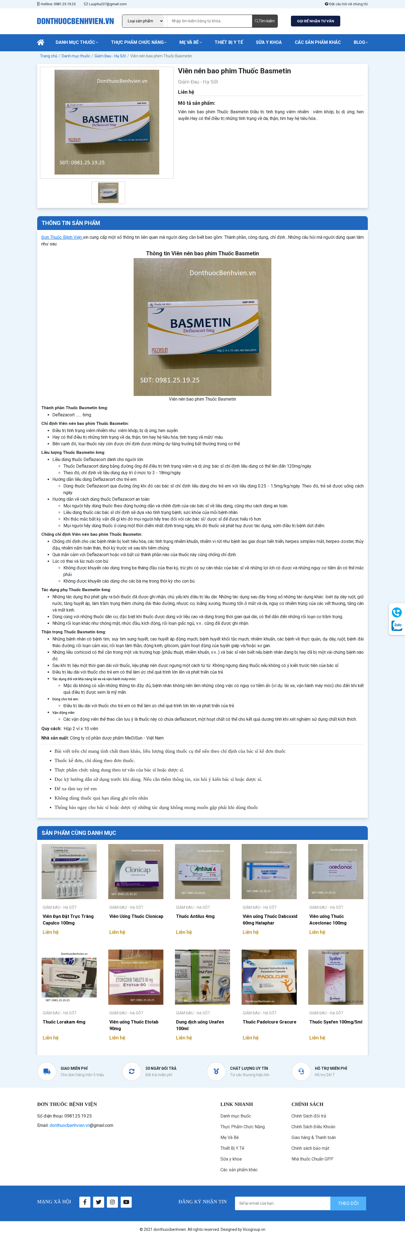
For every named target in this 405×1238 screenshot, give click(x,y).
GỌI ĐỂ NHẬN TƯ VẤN (315, 21)
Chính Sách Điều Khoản (313, 1126)
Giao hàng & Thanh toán (313, 1137)
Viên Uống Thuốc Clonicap (136, 916)
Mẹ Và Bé (189, 42)
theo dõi (348, 1203)
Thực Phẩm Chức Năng (137, 42)
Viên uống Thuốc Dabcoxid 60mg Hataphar (270, 920)
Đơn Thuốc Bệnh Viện (61, 237)
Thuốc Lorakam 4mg (64, 1022)
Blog (359, 42)
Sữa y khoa (269, 42)
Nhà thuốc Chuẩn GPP (312, 1159)
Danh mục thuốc (75, 42)
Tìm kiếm (267, 21)
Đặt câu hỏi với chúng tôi (348, 4)
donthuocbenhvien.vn (70, 1125)
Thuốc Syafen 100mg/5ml (335, 1022)
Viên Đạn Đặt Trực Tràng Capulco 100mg (68, 920)
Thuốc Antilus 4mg (195, 916)
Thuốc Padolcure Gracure (269, 1022)
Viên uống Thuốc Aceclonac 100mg (328, 920)
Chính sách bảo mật (310, 1148)
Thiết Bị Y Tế (229, 42)
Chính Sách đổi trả (308, 1116)
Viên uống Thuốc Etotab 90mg (133, 1025)
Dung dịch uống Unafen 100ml (200, 1025)
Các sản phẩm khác (318, 42)
